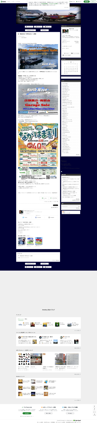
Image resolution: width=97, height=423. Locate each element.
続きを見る (78, 37)
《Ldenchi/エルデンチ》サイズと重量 (69, 195)
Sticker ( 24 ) (64, 135)
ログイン (93, 1)
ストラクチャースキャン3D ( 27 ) (68, 107)
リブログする (54, 198)
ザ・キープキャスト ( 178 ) (67, 103)
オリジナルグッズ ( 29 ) (66, 136)
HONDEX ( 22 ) (65, 114)
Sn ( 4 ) (63, 133)
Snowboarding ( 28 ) (66, 132)
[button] (94, 414)
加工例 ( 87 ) (64, 127)
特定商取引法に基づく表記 (71, 422)
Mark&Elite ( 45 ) (65, 99)
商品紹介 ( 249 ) (65, 138)
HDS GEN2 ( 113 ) (65, 86)
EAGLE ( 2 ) (64, 124)
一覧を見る (78, 154)
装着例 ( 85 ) (64, 105)
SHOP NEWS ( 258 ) (66, 140)
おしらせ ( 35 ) (65, 85)
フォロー (27, 213)
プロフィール (71, 30)
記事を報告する (55, 207)
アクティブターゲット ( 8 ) (67, 119)
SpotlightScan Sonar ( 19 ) (67, 102)
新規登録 (86, 1)
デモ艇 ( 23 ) (64, 111)
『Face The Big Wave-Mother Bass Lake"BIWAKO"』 (71, 168)
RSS (64, 211)
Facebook (39, 217)
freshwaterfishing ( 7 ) (66, 147)
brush (19, 257)
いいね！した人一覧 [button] (47, 201)
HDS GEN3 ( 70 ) (65, 88)
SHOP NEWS (23, 37)
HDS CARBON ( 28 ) (66, 89)
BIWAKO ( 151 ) (65, 129)
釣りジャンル (64, 42)
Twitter (26, 217)
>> (73, 62)
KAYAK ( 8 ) (64, 116)
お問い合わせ (47, 422)
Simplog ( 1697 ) (65, 144)
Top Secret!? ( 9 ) (65, 130)
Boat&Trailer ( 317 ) (65, 94)
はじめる (27, 413)
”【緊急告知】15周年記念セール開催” (26, 255)
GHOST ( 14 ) (64, 93)
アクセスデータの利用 (61, 422)
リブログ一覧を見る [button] (55, 260)
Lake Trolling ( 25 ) (65, 146)
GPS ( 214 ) (64, 97)
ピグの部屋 (76, 30)
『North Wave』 (64, 161)
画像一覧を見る (77, 200)
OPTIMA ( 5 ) (64, 143)
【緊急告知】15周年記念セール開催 (27, 34)
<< (68, 62)
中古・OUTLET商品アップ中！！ (24, 229)
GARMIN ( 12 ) (65, 118)
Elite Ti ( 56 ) (64, 108)
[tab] (20, 319)
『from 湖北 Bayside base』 (66, 164)
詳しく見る (48, 413)
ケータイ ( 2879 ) (65, 152)
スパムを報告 (40, 422)
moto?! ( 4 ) (64, 141)
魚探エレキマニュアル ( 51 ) (67, 121)
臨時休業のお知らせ (65, 177)
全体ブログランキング (66, 41)
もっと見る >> (20, 232)
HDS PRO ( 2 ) (65, 122)
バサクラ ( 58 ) (65, 125)
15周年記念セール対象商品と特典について (25, 224)
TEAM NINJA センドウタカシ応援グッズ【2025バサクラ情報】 (69, 193)
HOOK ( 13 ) (64, 110)
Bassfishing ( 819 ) (65, 96)
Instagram (52, 217)
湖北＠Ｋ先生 (71, 28)
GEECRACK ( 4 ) (65, 113)
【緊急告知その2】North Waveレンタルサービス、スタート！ (29, 227)
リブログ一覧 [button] (55, 201)
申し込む (70, 413)
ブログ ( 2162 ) (65, 83)
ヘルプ (79, 422)
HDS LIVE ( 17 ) (65, 91)
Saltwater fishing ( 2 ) (66, 149)
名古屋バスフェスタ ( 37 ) (67, 100)
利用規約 (53, 422)
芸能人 (26, 318)
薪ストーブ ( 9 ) (65, 151)
